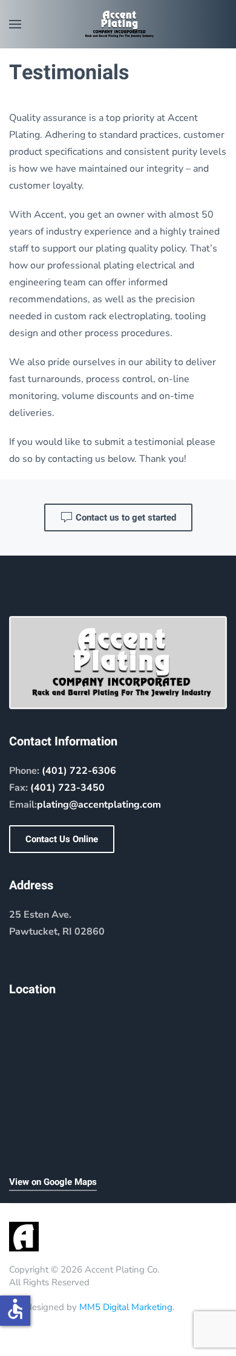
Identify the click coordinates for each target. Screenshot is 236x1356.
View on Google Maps (53, 1182)
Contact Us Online (61, 839)
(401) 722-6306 (79, 770)
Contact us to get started (126, 517)
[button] (15, 24)
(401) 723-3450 (67, 787)
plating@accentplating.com (99, 804)
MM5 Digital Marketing (125, 1307)
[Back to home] (118, 24)
